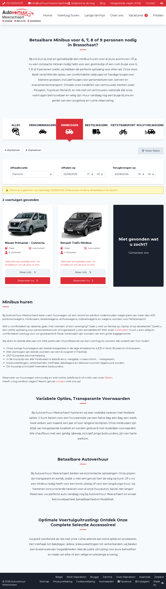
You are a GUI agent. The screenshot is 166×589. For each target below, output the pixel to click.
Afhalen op (68, 167)
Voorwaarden (106, 581)
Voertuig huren (68, 15)
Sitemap (44, 581)
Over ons (116, 15)
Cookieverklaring (85, 581)
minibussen (121, 329)
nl (162, 3)
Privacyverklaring (62, 581)
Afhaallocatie (19, 167)
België (59, 577)
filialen (109, 377)
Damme (107, 577)
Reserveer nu (26, 280)
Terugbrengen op (124, 167)
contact (60, 381)
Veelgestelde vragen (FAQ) (125, 3)
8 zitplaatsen (33, 150)
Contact (150, 3)
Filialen (158, 15)
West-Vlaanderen (76, 577)
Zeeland (159, 577)
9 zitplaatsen (12, 150)
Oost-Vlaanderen (125, 577)
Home (47, 15)
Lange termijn (95, 15)
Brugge (94, 577)
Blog (102, 3)
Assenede (144, 577)
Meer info (26, 272)
